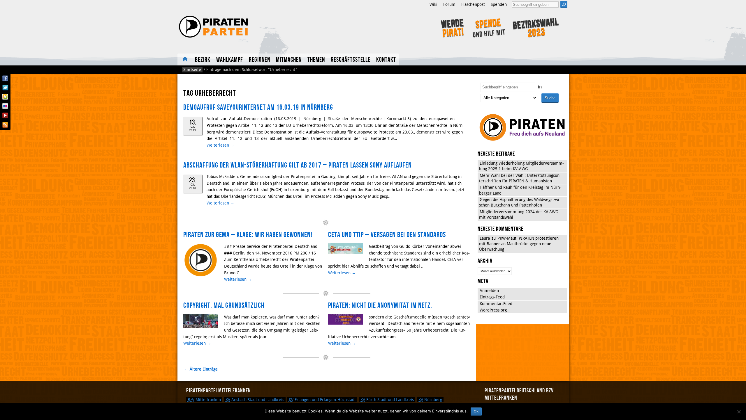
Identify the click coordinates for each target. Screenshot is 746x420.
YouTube (5, 115)
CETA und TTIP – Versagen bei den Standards (387, 234)
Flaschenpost (473, 4)
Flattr (5, 97)
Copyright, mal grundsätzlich (224, 305)
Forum (449, 4)
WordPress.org (493, 310)
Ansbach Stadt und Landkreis (255, 399)
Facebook (5, 78)
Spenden (499, 4)
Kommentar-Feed (496, 303)
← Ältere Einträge (201, 369)
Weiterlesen (220, 145)
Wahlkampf (229, 59)
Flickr (5, 106)
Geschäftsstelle (350, 59)
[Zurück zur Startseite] (255, 27)
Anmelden (489, 290)
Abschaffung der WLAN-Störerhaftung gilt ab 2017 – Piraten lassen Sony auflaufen (297, 165)
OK (476, 411)
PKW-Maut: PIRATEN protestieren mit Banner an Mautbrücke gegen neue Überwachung (519, 244)
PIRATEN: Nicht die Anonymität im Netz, (380, 305)
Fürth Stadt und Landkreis (387, 399)
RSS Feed (5, 124)
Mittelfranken (204, 399)
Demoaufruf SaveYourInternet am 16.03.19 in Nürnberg (258, 107)
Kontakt (386, 59)
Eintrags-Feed (492, 297)
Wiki (433, 4)
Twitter (5, 87)
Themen (316, 59)
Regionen (259, 59)
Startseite (184, 59)
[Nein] (739, 411)
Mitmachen (289, 59)
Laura (485, 238)
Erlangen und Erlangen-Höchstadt (322, 399)
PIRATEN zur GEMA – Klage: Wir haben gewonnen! (247, 234)
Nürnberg (430, 399)
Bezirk (202, 59)
